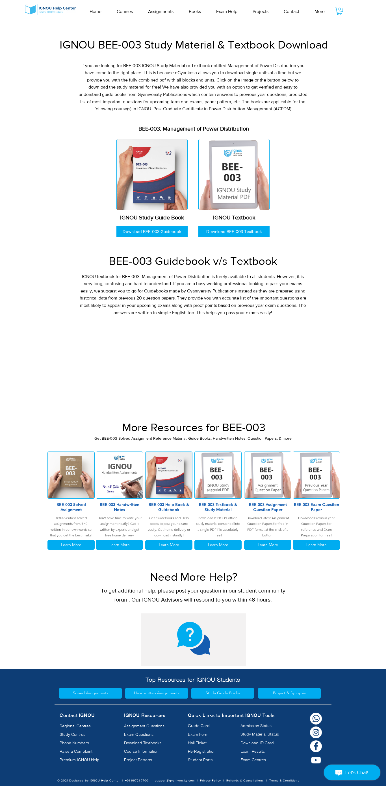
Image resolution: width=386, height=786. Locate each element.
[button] (124, 9)
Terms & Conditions (284, 780)
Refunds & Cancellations (245, 780)
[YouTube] (316, 760)
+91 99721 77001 (137, 780)
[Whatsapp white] (316, 719)
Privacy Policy (210, 780)
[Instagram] (316, 732)
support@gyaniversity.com (175, 780)
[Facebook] (316, 746)
